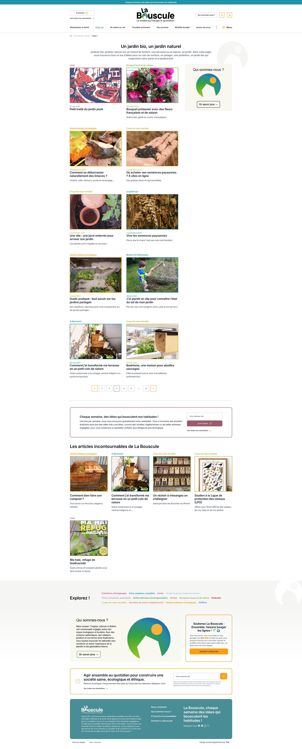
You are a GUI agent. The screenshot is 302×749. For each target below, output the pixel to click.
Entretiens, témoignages (114, 593)
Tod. (228, 742)
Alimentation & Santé (79, 27)
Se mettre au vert (118, 27)
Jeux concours (95, 742)
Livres (160, 593)
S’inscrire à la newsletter (163, 716)
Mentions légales (78, 742)
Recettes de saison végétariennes (146, 602)
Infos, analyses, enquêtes (142, 593)
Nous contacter (159, 707)
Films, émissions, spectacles (116, 598)
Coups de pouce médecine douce (183, 593)
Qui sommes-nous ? (161, 711)
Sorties (173, 598)
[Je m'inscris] (223, 676)
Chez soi (99, 27)
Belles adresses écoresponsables (150, 598)
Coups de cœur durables (114, 602)
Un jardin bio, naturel (82, 36)
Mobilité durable (182, 27)
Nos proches (162, 27)
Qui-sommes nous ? (206, 15)
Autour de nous (203, 27)
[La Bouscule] (156, 15)
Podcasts (216, 598)
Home (71, 36)
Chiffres (203, 602)
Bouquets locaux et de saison (194, 598)
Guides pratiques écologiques (181, 602)
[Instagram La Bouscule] (205, 726)
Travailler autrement (141, 27)
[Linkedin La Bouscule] (202, 725)
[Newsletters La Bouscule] (208, 725)
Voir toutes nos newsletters (81, 18)
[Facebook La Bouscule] (199, 725)
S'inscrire (80, 13)
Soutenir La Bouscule (209, 651)
